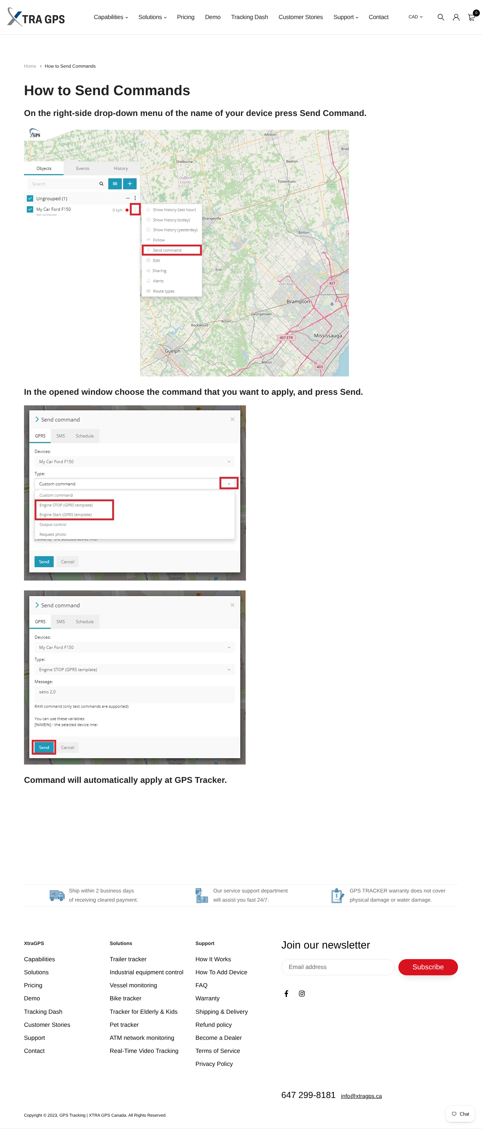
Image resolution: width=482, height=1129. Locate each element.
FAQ (201, 985)
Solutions (150, 17)
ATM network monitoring (142, 1038)
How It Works (213, 959)
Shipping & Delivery (221, 1011)
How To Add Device (221, 972)
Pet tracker (124, 1024)
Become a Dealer (218, 1038)
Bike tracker (125, 998)
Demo (213, 17)
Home (30, 66)
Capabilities (108, 17)
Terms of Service (217, 1051)
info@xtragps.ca (361, 1097)
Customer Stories (301, 17)
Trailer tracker (128, 959)
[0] (471, 17)
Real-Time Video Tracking (144, 1051)
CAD (413, 16)
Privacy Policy (214, 1064)
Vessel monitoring (133, 985)
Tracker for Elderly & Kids (143, 1011)
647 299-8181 (308, 1095)
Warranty (207, 998)
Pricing (186, 17)
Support (343, 17)
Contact (378, 17)
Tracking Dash (249, 17)
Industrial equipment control (146, 972)
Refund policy (213, 1024)
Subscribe (428, 967)
